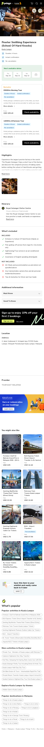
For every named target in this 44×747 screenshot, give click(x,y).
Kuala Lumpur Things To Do (25, 729)
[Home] (12, 3)
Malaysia (11, 729)
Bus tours (40, 729)
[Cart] (32, 3)
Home (4, 729)
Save (18, 591)
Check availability (31, 112)
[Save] (18, 436)
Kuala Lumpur (7, 49)
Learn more (8, 409)
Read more (6, 174)
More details (8, 106)
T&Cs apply (19, 321)
